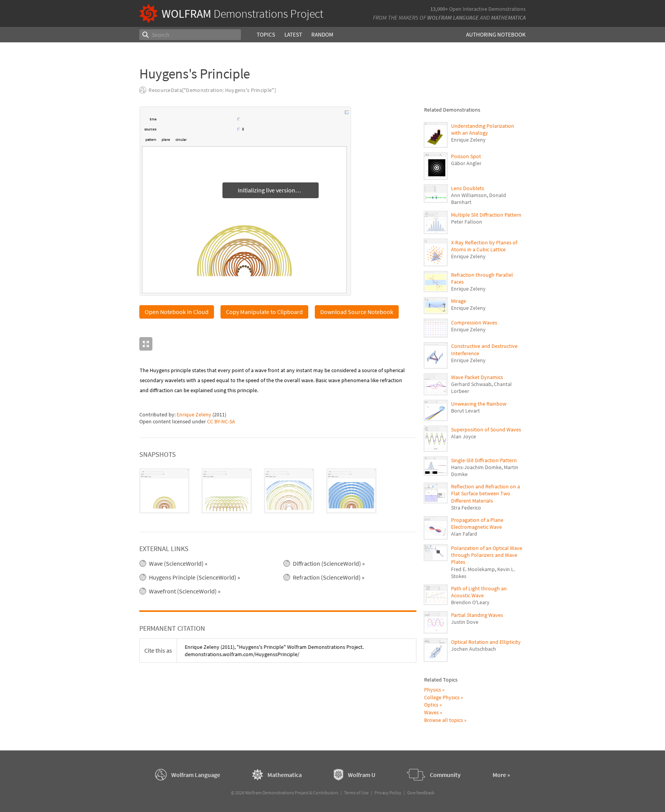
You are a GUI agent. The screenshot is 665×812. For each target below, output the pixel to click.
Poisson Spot (466, 156)
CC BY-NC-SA (221, 421)
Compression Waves (474, 322)
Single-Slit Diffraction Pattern (484, 460)
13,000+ (439, 8)
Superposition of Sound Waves (486, 429)
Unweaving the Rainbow (478, 403)
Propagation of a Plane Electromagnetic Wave (477, 523)
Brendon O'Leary (470, 602)
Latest (293, 34)
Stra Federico (466, 507)
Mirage (458, 300)
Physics (432, 689)
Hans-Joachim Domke (476, 467)
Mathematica (508, 17)
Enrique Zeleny (194, 414)
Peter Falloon (466, 221)
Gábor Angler (466, 163)
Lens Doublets (467, 188)
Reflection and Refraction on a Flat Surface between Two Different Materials (485, 493)
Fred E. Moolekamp (473, 569)
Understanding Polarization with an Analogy (482, 129)
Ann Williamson (469, 195)
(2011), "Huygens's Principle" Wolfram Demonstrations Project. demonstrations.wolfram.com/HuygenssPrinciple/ (274, 650)
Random (322, 34)
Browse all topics (443, 720)
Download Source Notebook (356, 312)
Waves (431, 712)
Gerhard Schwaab (471, 384)
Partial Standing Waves (477, 615)
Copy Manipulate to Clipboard (264, 312)
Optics (431, 704)
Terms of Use (356, 792)
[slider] (197, 123)
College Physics (441, 697)
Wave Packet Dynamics (477, 377)
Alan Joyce (463, 436)
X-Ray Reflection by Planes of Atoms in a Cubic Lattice (484, 246)
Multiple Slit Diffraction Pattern (486, 214)
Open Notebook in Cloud (177, 312)
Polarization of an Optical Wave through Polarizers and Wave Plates (486, 555)
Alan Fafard (464, 533)
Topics (266, 34)
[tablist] (278, 491)
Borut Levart (465, 410)
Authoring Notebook (496, 34)
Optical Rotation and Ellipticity (486, 641)
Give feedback (420, 792)
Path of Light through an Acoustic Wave (479, 592)
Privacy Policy (387, 792)
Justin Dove (464, 621)
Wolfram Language (453, 17)
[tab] (164, 490)
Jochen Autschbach (473, 648)
